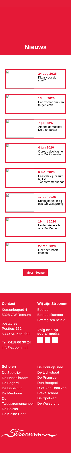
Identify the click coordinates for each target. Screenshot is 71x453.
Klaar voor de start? (47, 79)
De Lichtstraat (48, 372)
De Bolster (10, 409)
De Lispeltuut (12, 388)
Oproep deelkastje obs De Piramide (50, 153)
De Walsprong (48, 403)
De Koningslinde (50, 367)
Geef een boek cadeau (48, 251)
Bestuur (43, 310)
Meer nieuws (35, 272)
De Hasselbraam (15, 378)
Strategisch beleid (51, 320)
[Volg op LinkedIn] (40, 340)
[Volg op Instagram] (55, 340)
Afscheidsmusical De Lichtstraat (50, 128)
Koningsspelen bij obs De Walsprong (50, 202)
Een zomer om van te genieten (51, 103)
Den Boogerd (47, 383)
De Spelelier (11, 372)
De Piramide (47, 377)
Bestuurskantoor (50, 315)
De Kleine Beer (13, 414)
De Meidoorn (12, 393)
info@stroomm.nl (15, 347)
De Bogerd (10, 383)
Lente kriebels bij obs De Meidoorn (49, 227)
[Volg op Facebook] (47, 340)
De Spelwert (46, 398)
